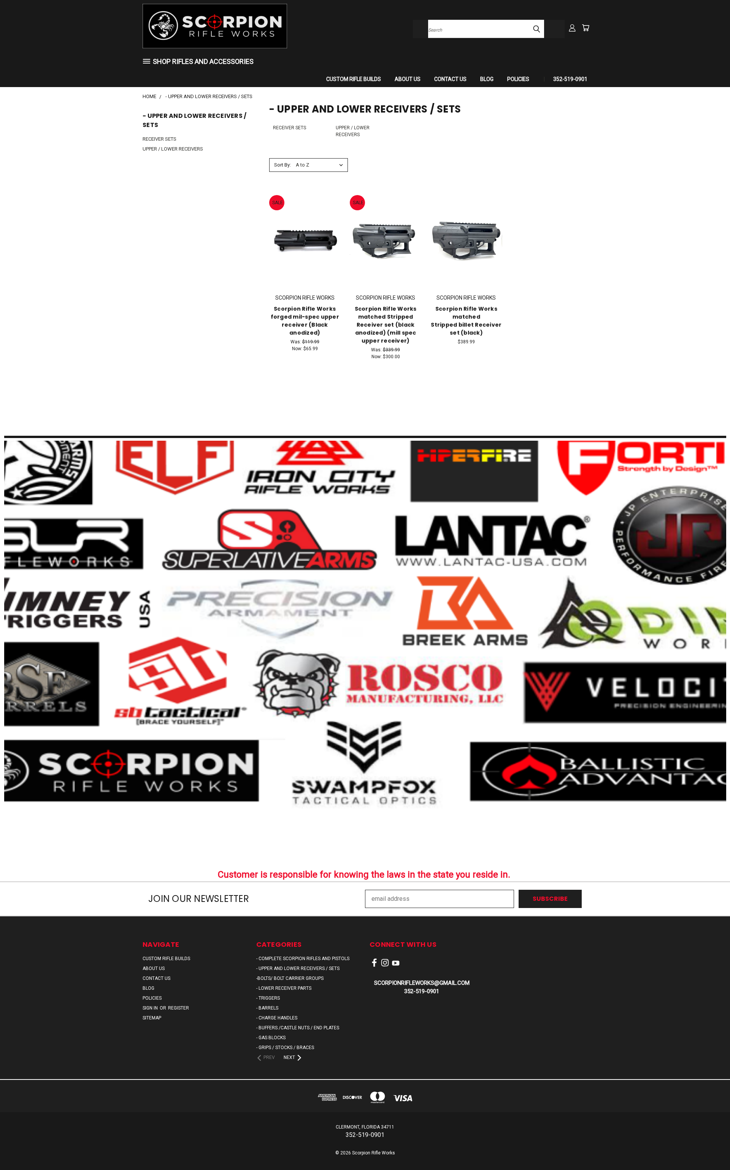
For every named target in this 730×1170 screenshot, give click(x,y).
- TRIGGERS (268, 998)
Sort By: (282, 165)
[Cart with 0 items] (585, 28)
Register (178, 1008)
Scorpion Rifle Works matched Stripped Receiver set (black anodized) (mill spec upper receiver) (386, 324)
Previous (708, 1146)
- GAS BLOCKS (271, 1037)
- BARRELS (267, 1008)
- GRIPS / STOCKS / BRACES (285, 1047)
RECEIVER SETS (159, 139)
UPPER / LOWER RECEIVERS (173, 149)
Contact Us (450, 79)
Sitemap (152, 1018)
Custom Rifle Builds (353, 79)
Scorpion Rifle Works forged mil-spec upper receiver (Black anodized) (305, 321)
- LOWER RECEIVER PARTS (283, 988)
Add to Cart (305, 239)
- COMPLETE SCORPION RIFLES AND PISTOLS (302, 958)
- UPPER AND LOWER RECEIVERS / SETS (298, 968)
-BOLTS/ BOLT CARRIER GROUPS (290, 978)
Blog (487, 79)
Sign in (151, 1008)
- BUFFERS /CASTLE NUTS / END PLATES (297, 1027)
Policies (518, 79)
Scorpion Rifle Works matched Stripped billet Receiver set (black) (466, 321)
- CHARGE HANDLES (276, 1018)
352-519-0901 (570, 79)
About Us (408, 79)
